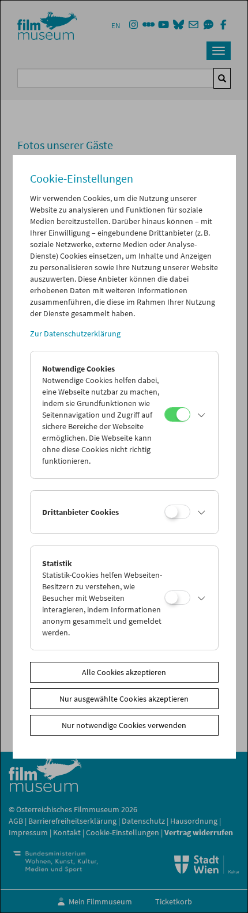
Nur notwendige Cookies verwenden (124, 725)
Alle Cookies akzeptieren (124, 672)
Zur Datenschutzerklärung (75, 333)
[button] (201, 414)
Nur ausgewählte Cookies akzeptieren (124, 699)
